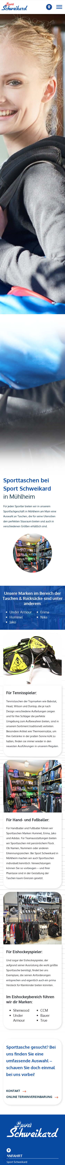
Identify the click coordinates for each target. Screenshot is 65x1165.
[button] (6, 1158)
